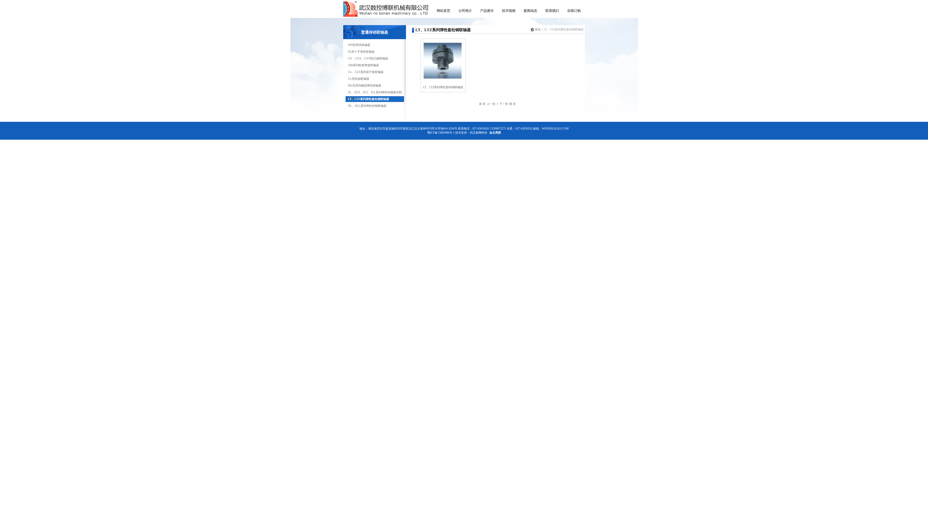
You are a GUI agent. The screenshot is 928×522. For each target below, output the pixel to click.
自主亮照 (495, 132)
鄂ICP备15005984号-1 (441, 132)
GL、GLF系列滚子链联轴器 (366, 72)
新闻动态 (530, 11)
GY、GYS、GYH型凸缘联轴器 (368, 58)
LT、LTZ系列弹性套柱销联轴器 (368, 99)
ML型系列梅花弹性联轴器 (364, 85)
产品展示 (487, 11)
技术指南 (508, 11)
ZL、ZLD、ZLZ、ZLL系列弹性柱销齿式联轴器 (375, 93)
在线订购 (574, 11)
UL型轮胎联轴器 (358, 78)
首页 (538, 29)
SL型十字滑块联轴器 (361, 51)
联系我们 (552, 11)
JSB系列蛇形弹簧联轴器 (363, 65)
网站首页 (443, 11)
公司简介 (465, 11)
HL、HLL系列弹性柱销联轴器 (367, 106)
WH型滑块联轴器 (359, 45)
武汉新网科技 (478, 132)
